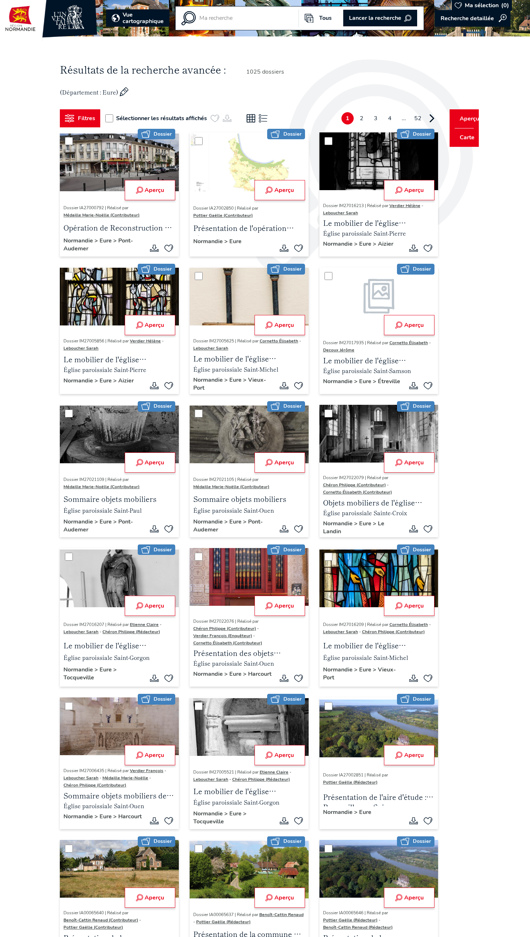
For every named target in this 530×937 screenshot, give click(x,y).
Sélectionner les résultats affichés (164, 118)
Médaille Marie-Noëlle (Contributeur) (104, 215)
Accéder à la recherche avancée (473, 18)
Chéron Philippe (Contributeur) (346, 486)
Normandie (81, 241)
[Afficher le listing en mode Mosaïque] (253, 118)
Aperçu (152, 190)
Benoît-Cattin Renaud (213, 925)
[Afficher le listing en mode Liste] (266, 118)
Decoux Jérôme (333, 350)
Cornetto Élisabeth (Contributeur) (349, 493)
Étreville (326, 389)
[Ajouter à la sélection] (166, 248)
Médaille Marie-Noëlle (128, 780)
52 (404, 118)
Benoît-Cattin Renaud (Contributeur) (103, 923)
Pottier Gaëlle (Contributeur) (220, 215)
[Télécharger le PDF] (151, 248)
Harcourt (202, 683)
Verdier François (149, 773)
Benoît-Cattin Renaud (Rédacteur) (349, 930)
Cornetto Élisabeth (276, 341)
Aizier (377, 244)
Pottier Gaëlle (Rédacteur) (342, 784)
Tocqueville (81, 679)
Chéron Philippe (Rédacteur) (134, 633)
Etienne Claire (147, 626)
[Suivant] (418, 118)
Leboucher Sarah (332, 213)
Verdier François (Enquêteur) (220, 636)
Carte (462, 137)
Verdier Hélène (396, 206)
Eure (109, 241)
